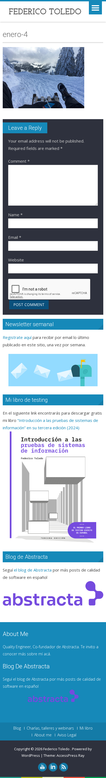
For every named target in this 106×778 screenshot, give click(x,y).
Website (16, 260)
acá (47, 653)
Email (14, 237)
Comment (19, 161)
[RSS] (63, 767)
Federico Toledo (56, 748)
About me (43, 735)
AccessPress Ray (71, 755)
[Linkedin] (53, 767)
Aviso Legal (66, 735)
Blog (17, 728)
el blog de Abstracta (33, 570)
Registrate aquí (17, 337)
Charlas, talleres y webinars (50, 728)
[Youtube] (42, 767)
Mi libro (86, 728)
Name (15, 214)
